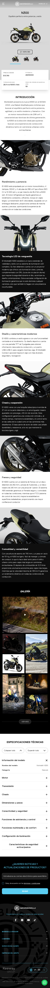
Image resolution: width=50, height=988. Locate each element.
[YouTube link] (28, 920)
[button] (37, 970)
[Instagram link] (21, 920)
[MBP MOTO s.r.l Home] (24, 4)
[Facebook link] (15, 920)
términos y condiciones (32, 883)
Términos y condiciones (10, 977)
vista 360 (26, 52)
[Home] (25, 908)
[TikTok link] (34, 920)
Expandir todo (33, 750)
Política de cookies (41, 977)
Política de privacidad (26, 977)
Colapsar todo (9, 750)
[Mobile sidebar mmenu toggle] (3, 3)
